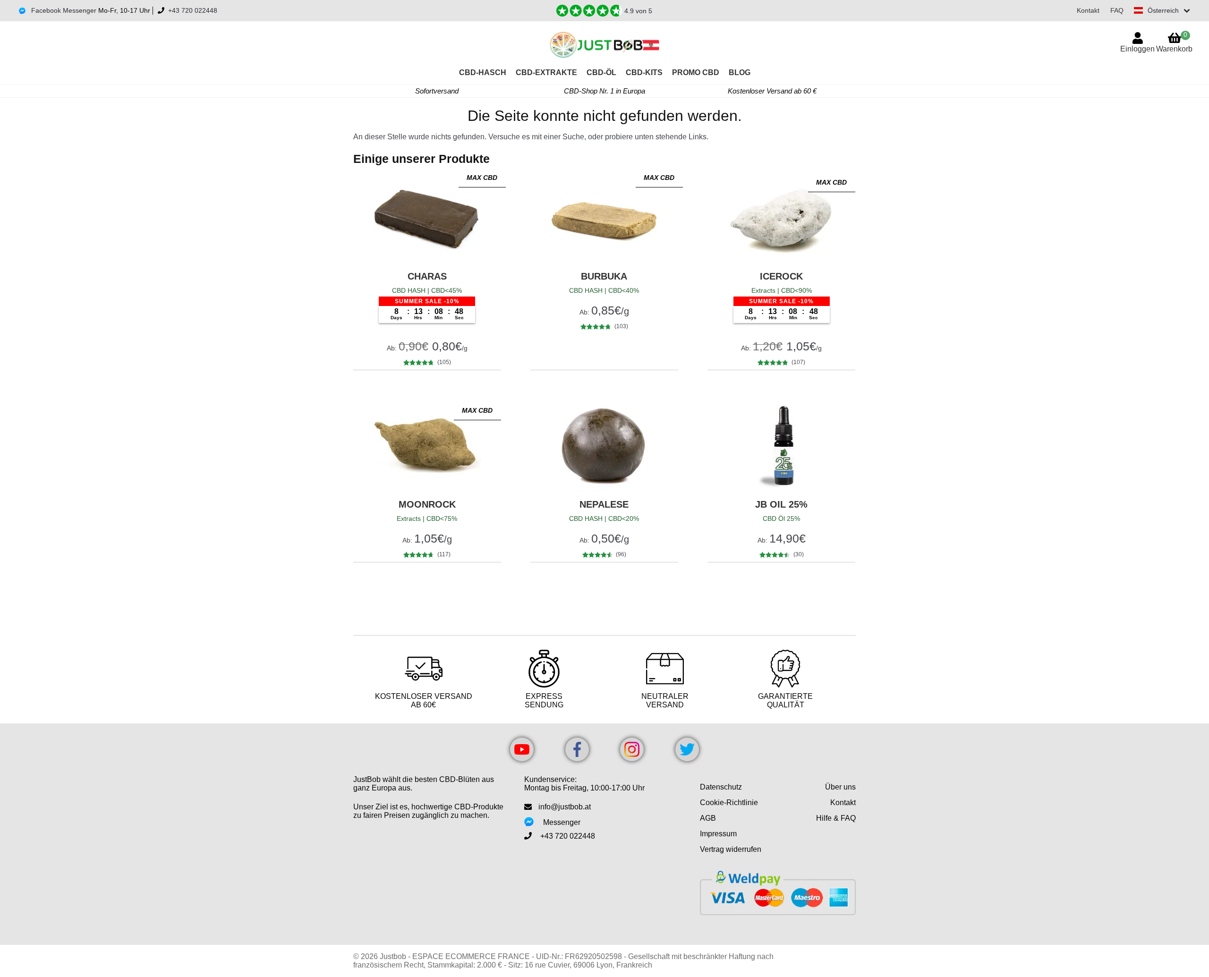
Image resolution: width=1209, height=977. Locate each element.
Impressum (718, 834)
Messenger (561, 822)
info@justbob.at (564, 807)
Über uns (840, 787)
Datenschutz (721, 787)
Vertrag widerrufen (730, 849)
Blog (739, 72)
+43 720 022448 (192, 10)
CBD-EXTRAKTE (546, 72)
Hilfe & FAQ (836, 818)
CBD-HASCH (482, 72)
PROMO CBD (695, 72)
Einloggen (1137, 49)
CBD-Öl (601, 72)
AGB (708, 818)
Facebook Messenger (62, 10)
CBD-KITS (644, 72)
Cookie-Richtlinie (729, 803)
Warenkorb (1174, 42)
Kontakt (1088, 10)
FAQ (1117, 10)
